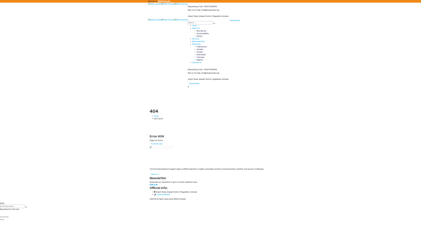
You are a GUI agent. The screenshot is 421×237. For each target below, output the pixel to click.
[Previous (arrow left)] (1, 219)
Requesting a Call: (195, 6)
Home (156, 116)
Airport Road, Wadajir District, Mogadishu (205, 16)
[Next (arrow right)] (3, 219)
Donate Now (194, 83)
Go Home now (156, 144)
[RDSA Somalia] (154, 4)
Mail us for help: (194, 10)
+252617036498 (163, 195)
